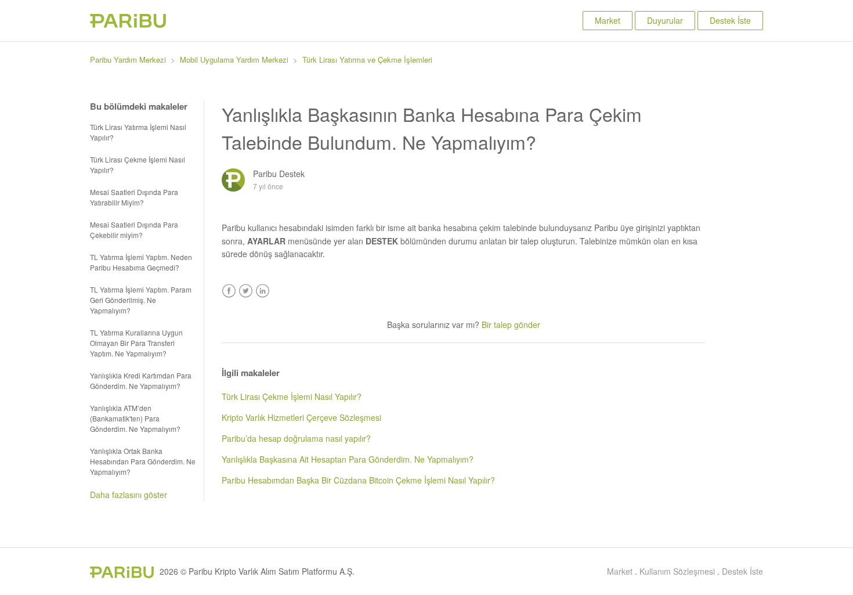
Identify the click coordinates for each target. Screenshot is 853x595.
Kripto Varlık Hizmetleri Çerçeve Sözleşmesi (301, 417)
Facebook (229, 291)
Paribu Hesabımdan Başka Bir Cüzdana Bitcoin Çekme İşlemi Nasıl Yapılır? (358, 480)
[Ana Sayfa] (128, 24)
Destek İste (730, 20)
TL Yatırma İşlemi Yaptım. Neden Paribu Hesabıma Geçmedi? (141, 262)
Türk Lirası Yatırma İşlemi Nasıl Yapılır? (138, 132)
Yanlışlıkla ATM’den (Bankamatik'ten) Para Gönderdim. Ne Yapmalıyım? (135, 418)
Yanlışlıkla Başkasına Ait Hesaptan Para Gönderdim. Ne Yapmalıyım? (348, 459)
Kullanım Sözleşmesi (677, 571)
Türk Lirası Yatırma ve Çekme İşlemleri (367, 59)
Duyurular (665, 20)
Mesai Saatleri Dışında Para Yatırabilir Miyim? (134, 197)
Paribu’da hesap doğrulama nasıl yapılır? (296, 438)
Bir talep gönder (511, 324)
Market (607, 20)
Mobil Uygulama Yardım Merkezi (234, 59)
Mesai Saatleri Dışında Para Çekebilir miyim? (134, 229)
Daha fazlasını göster (128, 494)
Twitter (245, 291)
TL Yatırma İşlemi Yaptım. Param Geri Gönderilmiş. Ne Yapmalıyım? (140, 299)
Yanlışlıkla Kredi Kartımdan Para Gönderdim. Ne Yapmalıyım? (140, 380)
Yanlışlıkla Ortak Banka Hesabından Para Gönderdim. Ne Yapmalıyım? (143, 461)
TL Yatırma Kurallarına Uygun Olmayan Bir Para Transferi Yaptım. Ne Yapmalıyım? (136, 342)
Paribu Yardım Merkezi (128, 59)
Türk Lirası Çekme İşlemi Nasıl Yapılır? (137, 164)
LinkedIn (262, 291)
